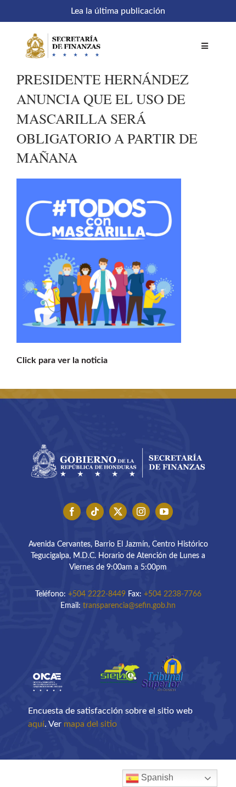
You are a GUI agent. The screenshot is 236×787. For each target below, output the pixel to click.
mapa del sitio (90, 724)
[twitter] (118, 511)
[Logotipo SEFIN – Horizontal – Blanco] (63, 31)
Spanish (156, 777)
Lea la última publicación (118, 11)
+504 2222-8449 (97, 594)
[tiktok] (95, 511)
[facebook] (72, 511)
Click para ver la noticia (62, 360)
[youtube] (164, 511)
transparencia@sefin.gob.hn (129, 606)
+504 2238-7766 (172, 594)
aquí (36, 724)
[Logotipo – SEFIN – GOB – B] (118, 440)
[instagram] (141, 511)
